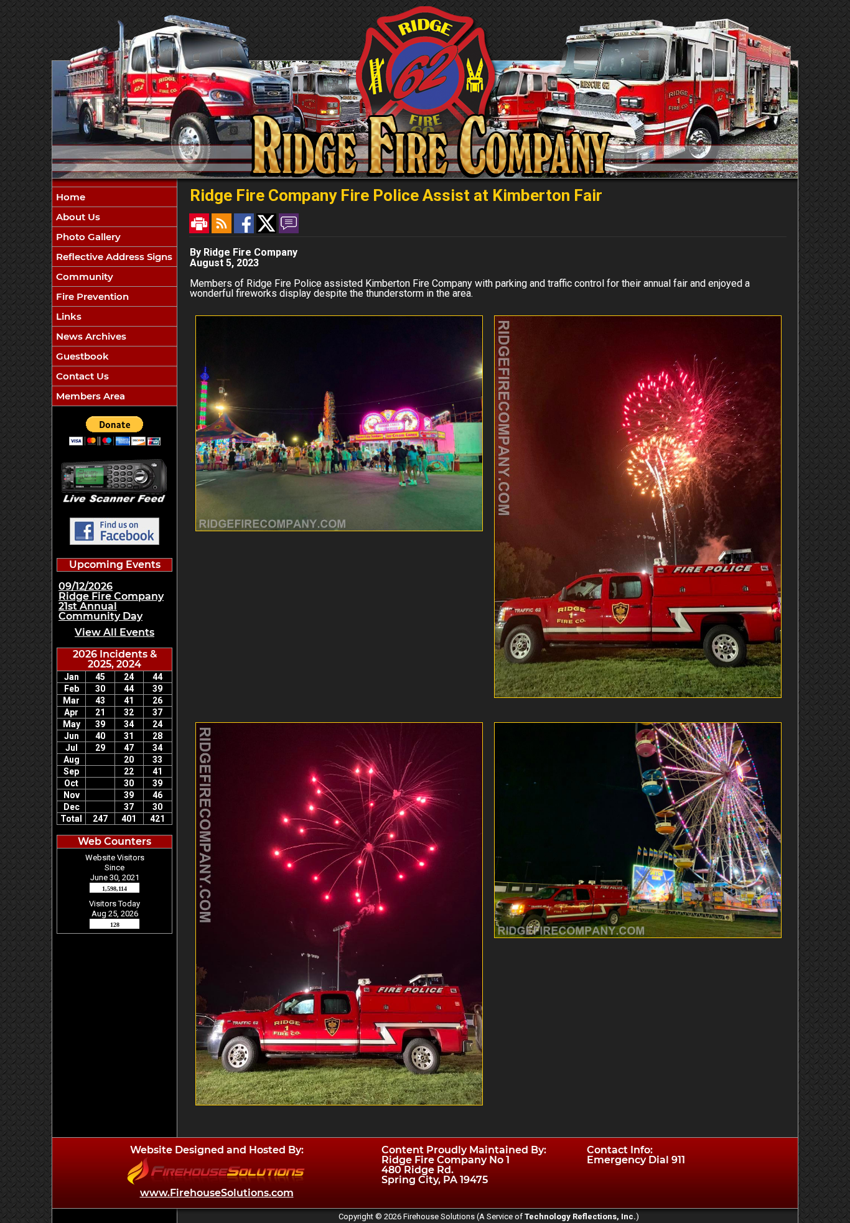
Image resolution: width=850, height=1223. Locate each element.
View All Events (114, 632)
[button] (114, 216)
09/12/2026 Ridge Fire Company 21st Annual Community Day (111, 601)
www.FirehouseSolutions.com (217, 1193)
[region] (114, 296)
